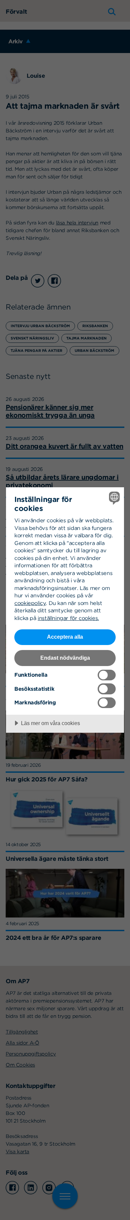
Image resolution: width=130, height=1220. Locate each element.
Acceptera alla (65, 637)
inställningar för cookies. (68, 618)
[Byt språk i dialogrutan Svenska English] (113, 497)
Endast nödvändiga (65, 658)
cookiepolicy (30, 603)
